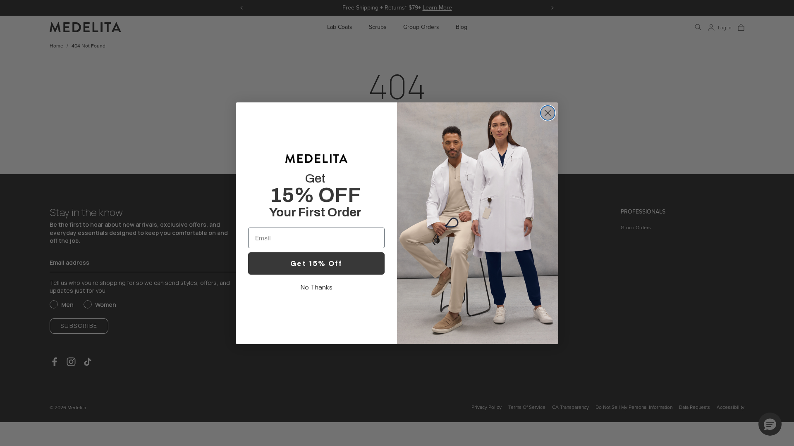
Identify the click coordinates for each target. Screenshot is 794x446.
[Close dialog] (547, 113)
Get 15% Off (316, 263)
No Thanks (316, 287)
